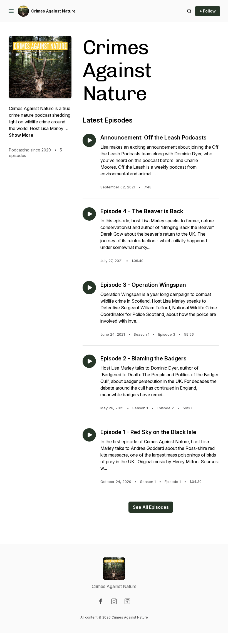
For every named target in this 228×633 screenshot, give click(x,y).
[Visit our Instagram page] (114, 601)
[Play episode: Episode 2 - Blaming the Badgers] (89, 361)
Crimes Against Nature (53, 11)
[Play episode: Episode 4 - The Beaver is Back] (89, 214)
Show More (21, 135)
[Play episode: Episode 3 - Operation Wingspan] (89, 287)
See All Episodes (151, 507)
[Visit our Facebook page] (100, 601)
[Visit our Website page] (127, 601)
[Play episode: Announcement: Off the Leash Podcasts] (89, 140)
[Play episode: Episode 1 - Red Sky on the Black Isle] (89, 435)
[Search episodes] (189, 11)
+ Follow (207, 11)
